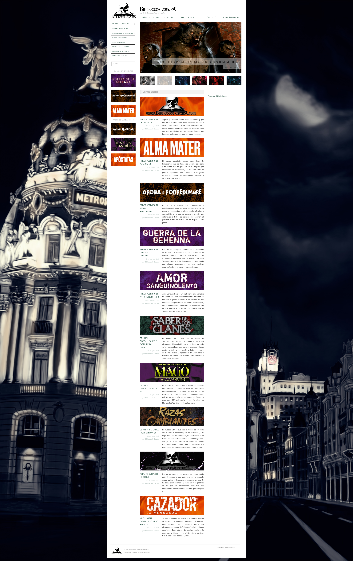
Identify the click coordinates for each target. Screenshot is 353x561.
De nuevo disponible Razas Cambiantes (149, 431)
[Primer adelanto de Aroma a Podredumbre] (172, 193)
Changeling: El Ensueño (121, 47)
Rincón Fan (205, 17)
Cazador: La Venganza (120, 51)
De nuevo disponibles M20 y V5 (148, 388)
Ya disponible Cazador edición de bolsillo (149, 521)
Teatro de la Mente (119, 56)
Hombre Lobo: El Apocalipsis (122, 33)
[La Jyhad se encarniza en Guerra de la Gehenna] (190, 47)
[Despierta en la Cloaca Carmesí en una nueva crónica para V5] (216, 80)
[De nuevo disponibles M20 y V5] (172, 373)
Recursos (155, 17)
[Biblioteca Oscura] (158, 9)
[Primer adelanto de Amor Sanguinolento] (172, 281)
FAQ (216, 17)
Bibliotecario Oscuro (152, 129)
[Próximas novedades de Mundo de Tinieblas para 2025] (234, 80)
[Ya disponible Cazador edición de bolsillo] (172, 506)
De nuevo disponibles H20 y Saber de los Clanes (148, 343)
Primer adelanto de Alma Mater (149, 162)
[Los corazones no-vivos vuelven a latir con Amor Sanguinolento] (199, 80)
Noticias (143, 17)
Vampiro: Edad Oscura (120, 28)
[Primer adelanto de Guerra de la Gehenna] (172, 237)
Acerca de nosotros (231, 17)
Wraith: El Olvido (118, 42)
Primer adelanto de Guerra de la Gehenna (149, 252)
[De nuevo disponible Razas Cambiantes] (172, 417)
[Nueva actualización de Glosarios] (172, 107)
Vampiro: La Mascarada (120, 24)
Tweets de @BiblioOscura (217, 96)
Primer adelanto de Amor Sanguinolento (149, 295)
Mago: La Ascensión (119, 38)
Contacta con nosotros (226, 548)
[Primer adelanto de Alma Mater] (172, 148)
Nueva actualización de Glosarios (149, 121)
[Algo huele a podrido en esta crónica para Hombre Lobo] (164, 80)
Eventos (170, 17)
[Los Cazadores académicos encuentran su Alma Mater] (147, 80)
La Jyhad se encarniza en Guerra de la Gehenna (203, 62)
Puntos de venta (187, 17)
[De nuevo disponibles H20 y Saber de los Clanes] (172, 326)
